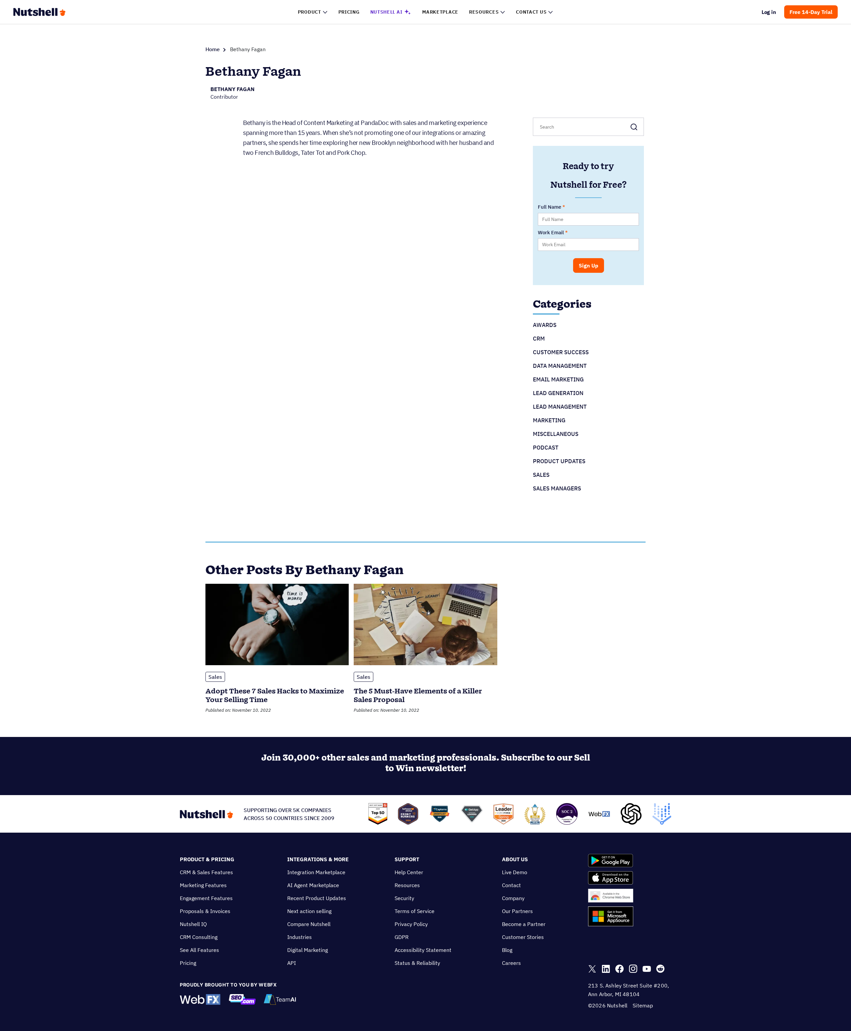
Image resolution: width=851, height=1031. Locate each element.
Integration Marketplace (316, 872)
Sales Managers (557, 488)
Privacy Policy (411, 924)
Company (513, 898)
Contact (511, 885)
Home (212, 49)
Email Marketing (558, 379)
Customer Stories (523, 937)
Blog (507, 950)
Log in (769, 12)
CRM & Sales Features (206, 872)
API (291, 963)
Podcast (545, 447)
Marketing (549, 420)
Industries (299, 937)
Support (407, 859)
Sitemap (643, 1005)
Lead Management (560, 406)
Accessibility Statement (423, 950)
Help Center (409, 872)
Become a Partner (524, 924)
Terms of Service (414, 911)
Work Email (551, 232)
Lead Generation (558, 393)
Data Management (560, 365)
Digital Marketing (307, 950)
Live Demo (514, 872)
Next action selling (309, 911)
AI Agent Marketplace (313, 885)
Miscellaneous (555, 434)
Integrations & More (318, 859)
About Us (515, 859)
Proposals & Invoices (205, 911)
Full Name (549, 207)
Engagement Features (206, 898)
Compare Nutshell (308, 924)
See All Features (199, 950)
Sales (541, 474)
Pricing (188, 963)
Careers (511, 963)
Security (404, 898)
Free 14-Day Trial (811, 12)
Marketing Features (203, 885)
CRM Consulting (198, 937)
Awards (544, 325)
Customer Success (561, 352)
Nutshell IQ (193, 924)
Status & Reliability (417, 963)
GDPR (402, 937)
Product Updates (559, 461)
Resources (407, 885)
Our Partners (517, 911)
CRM (539, 338)
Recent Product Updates (316, 898)
